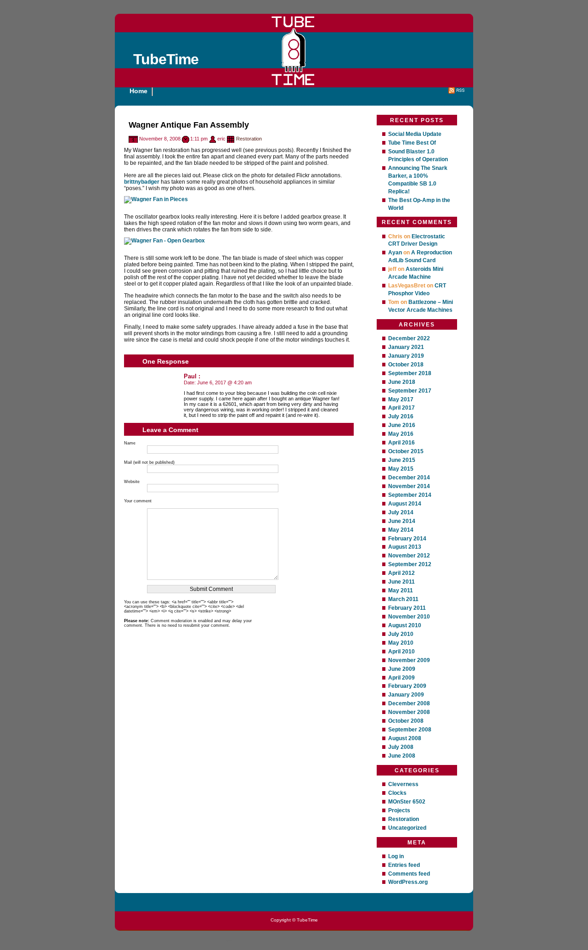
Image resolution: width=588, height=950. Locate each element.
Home (138, 91)
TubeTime (165, 59)
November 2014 (409, 486)
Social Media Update (414, 134)
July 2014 (400, 512)
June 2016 (401, 425)
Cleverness (403, 784)
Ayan (395, 252)
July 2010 (400, 634)
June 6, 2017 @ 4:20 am (224, 382)
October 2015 (406, 451)
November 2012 (409, 555)
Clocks (397, 793)
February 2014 (407, 538)
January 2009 (406, 694)
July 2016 (400, 416)
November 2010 (409, 616)
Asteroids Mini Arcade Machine (415, 273)
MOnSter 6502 (406, 801)
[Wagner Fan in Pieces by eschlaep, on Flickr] (156, 199)
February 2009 (407, 686)
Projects (399, 810)
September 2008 (409, 729)
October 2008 (406, 721)
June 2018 (401, 382)
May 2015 (400, 469)
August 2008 (404, 738)
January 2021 (406, 347)
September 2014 (409, 495)
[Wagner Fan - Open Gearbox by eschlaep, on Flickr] (164, 240)
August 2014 (404, 503)
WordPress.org (408, 882)
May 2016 (400, 434)
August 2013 (404, 547)
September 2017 (409, 391)
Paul (190, 376)
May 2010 (400, 643)
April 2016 (401, 442)
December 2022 (409, 338)
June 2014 (401, 521)
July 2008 (400, 747)
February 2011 (407, 608)
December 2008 (409, 703)
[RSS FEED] (456, 92)
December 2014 (409, 477)
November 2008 (409, 712)
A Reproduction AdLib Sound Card (420, 256)
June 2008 (401, 756)
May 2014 (400, 530)
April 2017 (401, 408)
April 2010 (401, 651)
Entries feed (404, 865)
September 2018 (409, 373)
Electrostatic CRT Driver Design (416, 240)
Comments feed (409, 874)
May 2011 (400, 590)
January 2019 (406, 356)
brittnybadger (141, 182)
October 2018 (406, 364)
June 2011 (401, 582)
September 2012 (409, 564)
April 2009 (401, 678)
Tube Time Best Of (412, 143)
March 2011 (403, 599)
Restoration (249, 138)
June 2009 (401, 669)
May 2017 (400, 399)
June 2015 (401, 460)
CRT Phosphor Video (417, 289)
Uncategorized (407, 828)
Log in (396, 856)
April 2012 (401, 573)
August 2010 (404, 625)
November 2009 (409, 660)
